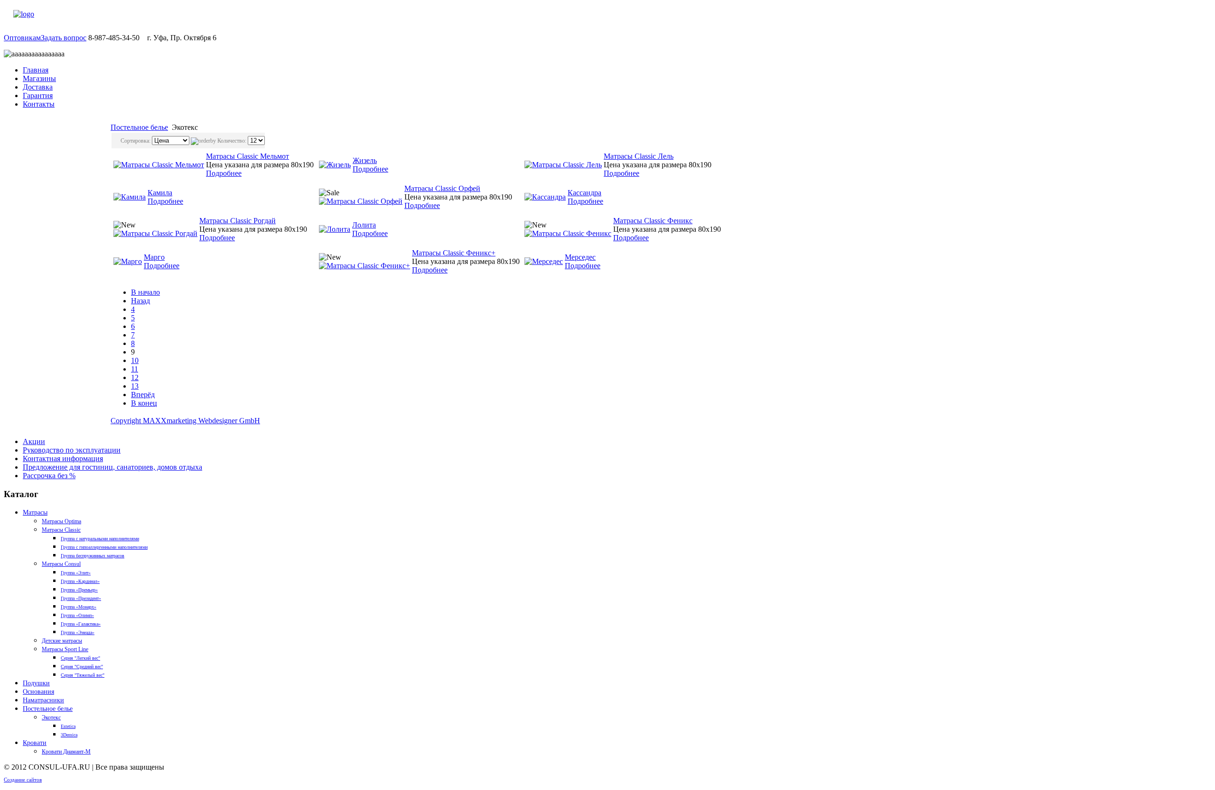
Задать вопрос (63, 38)
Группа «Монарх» (78, 606)
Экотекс (51, 717)
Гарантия (38, 95)
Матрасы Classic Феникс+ (453, 253)
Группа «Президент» (81, 598)
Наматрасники (43, 700)
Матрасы (35, 512)
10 (135, 360)
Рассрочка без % (49, 476)
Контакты (39, 104)
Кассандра (584, 193)
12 (135, 377)
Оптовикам (22, 38)
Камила (160, 193)
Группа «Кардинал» (80, 581)
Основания (38, 691)
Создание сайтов (23, 779)
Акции (34, 441)
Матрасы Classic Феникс (652, 221)
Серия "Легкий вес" (80, 658)
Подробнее (224, 173)
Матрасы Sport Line (65, 649)
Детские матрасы (62, 640)
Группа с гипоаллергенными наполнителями (104, 547)
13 (135, 386)
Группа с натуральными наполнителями (100, 538)
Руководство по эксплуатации (72, 450)
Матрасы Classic (61, 530)
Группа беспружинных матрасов (92, 555)
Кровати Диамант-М (66, 751)
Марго (154, 257)
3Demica (69, 734)
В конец (144, 403)
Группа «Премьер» (79, 589)
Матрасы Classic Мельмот (247, 156)
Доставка (38, 87)
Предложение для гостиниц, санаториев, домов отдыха (112, 467)
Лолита (364, 225)
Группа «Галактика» (81, 624)
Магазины (39, 78)
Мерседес (580, 257)
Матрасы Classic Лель (638, 156)
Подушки (36, 683)
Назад (140, 301)
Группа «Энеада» (77, 632)
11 (134, 369)
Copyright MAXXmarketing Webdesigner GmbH (185, 421)
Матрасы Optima (61, 521)
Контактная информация (63, 458)
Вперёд (143, 394)
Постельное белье (139, 127)
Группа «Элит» (76, 572)
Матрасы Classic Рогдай (237, 221)
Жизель (365, 160)
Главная (35, 70)
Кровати (35, 742)
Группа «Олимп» (77, 615)
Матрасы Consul (61, 564)
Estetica (68, 726)
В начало (145, 292)
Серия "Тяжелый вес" (82, 675)
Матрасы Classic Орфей (442, 188)
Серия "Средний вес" (82, 666)
